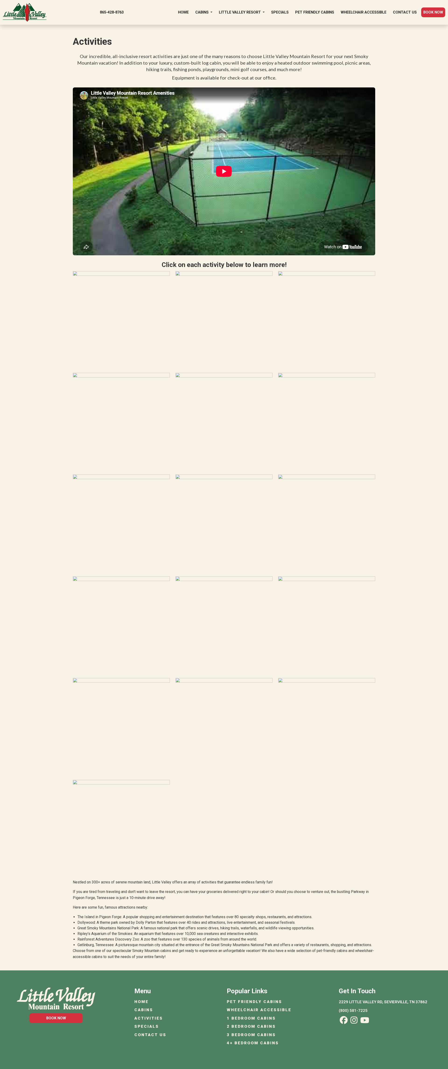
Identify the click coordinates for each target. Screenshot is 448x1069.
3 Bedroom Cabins (251, 1034)
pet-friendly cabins (332, 950)
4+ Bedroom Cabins (253, 1043)
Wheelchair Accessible (363, 12)
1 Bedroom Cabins (251, 1018)
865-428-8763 (112, 12)
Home (183, 12)
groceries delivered (222, 891)
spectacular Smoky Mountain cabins (141, 950)
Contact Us (405, 12)
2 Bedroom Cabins (251, 1026)
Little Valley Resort (240, 12)
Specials (280, 12)
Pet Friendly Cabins (314, 12)
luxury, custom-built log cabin (190, 63)
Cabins (202, 12)
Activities (148, 1018)
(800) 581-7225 (353, 1010)
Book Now (433, 12)
